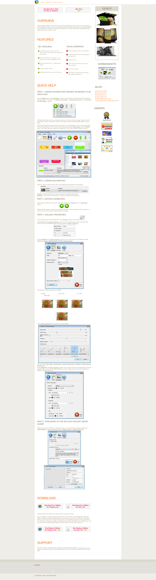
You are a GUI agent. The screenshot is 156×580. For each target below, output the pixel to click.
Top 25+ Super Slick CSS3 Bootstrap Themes (107, 100)
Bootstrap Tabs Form (100, 95)
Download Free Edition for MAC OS (80, 506)
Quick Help (46, 85)
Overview (45, 21)
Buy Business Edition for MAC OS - (80, 529)
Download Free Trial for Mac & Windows (51, 10)
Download (46, 498)
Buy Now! (79, 10)
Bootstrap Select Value (101, 93)
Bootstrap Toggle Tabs (101, 97)
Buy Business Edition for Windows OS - (53, 529)
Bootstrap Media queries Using (103, 99)
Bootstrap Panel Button (101, 91)
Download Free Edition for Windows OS (53, 506)
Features (45, 39)
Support (44, 543)
